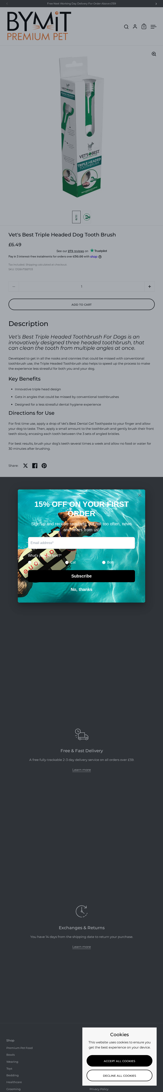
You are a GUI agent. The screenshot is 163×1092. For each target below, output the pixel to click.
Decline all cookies (119, 1075)
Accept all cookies (119, 1061)
